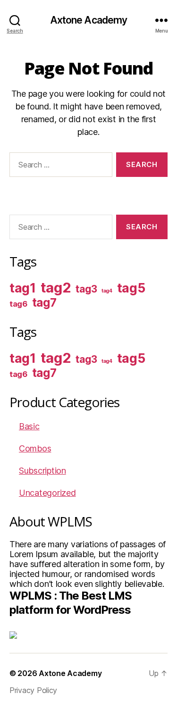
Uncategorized (47, 493)
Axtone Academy (88, 20)
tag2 (56, 287)
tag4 (106, 291)
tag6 (18, 304)
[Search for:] (59, 166)
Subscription (42, 471)
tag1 (22, 288)
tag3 (86, 289)
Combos (35, 448)
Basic (29, 426)
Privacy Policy (33, 690)
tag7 (44, 302)
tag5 (131, 288)
